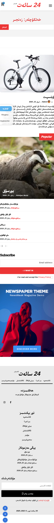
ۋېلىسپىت (48, 97)
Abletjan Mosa (22, 195)
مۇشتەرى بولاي (28, 494)
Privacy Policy (44, 277)
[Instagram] (4, 403)
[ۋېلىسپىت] (27, 73)
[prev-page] (6, 246)
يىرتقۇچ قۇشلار (15, 208)
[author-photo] (49, 101)
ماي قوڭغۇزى (4, 235)
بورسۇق (8, 190)
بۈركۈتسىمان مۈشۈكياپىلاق (9, 204)
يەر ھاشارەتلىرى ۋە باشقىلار (19, 239)
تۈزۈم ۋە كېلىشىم (43, 500)
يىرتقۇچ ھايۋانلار (15, 218)
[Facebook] (10, 403)
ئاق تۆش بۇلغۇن (5, 214)
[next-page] (1, 246)
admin (44, 102)
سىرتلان (2, 225)
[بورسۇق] (27, 168)
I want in (28, 270)
